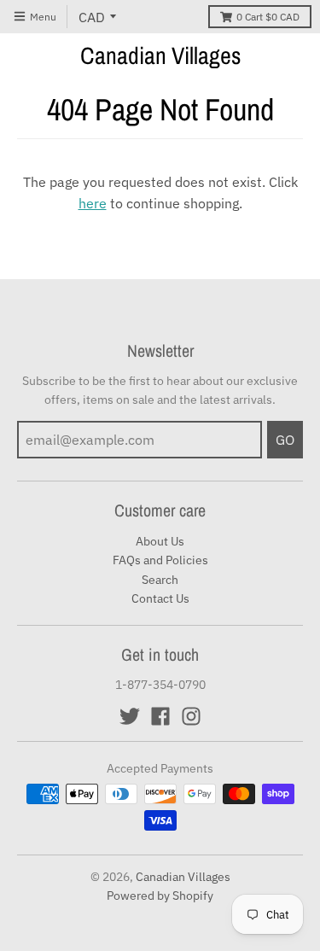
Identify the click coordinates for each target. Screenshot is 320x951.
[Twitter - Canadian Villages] (129, 716)
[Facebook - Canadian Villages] (160, 716)
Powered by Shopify (160, 895)
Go (285, 439)
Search (160, 579)
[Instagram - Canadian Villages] (191, 716)
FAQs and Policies (160, 560)
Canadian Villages (160, 55)
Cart (268, 16)
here (93, 203)
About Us (160, 541)
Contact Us (160, 598)
